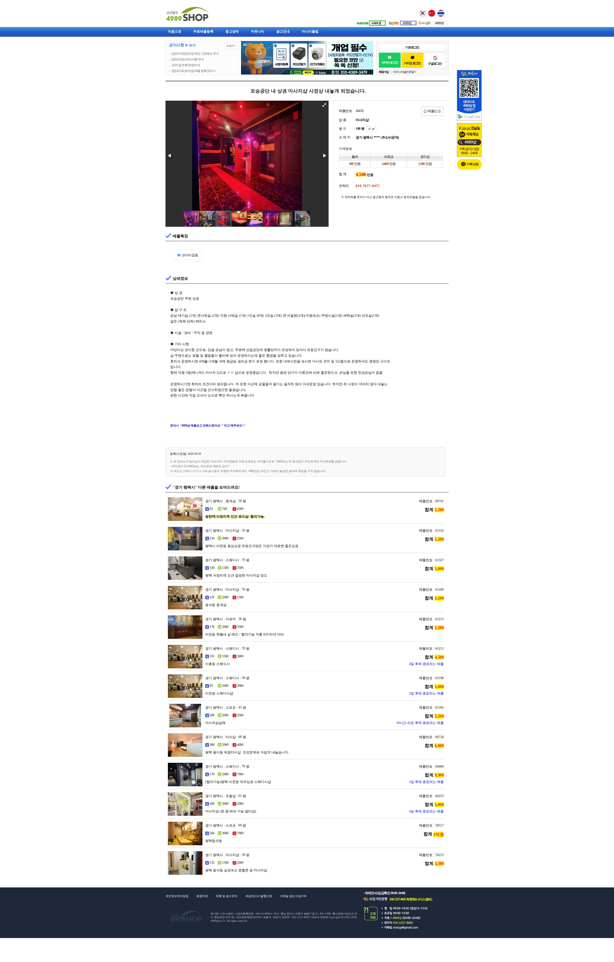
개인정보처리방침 (177, 896)
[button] (324, 105)
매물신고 (434, 111)
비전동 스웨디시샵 (219, 693)
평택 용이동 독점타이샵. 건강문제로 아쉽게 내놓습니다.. (247, 752)
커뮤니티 (257, 31)
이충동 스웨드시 (217, 664)
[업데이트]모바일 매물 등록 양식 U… (195, 71)
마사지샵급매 (215, 723)
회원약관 (202, 896)
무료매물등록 (203, 31)
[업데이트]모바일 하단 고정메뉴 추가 (195, 53)
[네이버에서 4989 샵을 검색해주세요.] (370, 21)
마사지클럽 (310, 31)
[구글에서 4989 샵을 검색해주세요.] (433, 21)
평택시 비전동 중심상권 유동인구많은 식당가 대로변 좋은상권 (251, 546)
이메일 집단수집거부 (293, 896)
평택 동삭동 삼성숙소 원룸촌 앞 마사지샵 (236, 870)
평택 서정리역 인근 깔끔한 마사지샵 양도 (236, 575)
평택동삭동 (213, 841)
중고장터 (232, 31)
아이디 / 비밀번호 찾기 (404, 72)
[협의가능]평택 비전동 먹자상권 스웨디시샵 (238, 782)
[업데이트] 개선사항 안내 (188, 59)
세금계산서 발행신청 (258, 896)
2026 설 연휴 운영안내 (186, 65)
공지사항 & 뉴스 (202, 45)
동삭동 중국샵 (215, 605)
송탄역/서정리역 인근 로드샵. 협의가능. (235, 516)
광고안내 (283, 31)
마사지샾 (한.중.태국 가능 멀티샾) (230, 811)
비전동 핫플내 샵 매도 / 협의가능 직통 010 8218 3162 (244, 634)
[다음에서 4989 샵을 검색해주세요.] (401, 21)
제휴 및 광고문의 (226, 896)
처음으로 (174, 31)
